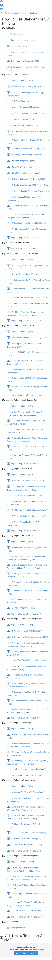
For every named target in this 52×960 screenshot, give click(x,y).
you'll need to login (36, 949)
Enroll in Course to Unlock (26, 953)
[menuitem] (1, 6)
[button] (1, 2)
